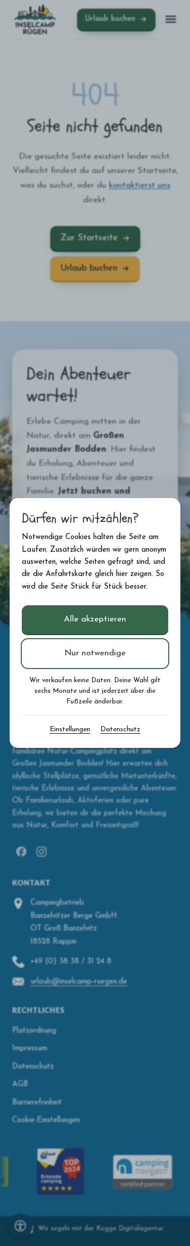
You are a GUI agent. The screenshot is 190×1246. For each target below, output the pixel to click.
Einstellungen (70, 729)
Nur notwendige (95, 653)
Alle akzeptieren (95, 619)
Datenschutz (120, 729)
